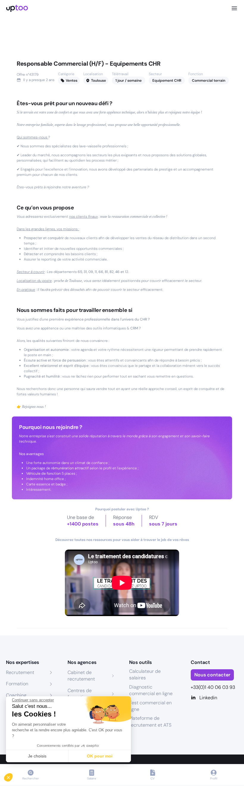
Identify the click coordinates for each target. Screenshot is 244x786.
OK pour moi (99, 756)
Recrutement (20, 672)
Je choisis (37, 756)
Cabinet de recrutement (81, 675)
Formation (17, 684)
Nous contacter (212, 675)
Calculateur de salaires (145, 674)
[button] (12, 776)
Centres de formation (80, 693)
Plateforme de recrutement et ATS (150, 721)
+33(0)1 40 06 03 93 (213, 687)
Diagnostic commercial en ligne (151, 690)
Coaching (16, 695)
